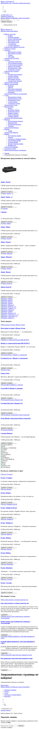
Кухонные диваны (13, 110)
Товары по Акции (10, 48)
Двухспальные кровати (15, 63)
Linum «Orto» (5, 373)
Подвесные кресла (13, 111)
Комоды (6, 129)
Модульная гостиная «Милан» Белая (13, 328)
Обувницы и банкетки (15, 90)
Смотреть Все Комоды (11, 132)
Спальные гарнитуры (14, 61)
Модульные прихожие (15, 89)
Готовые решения (13, 37)
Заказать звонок (6, 710)
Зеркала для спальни (14, 66)
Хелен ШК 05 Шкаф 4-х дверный (12, 388)
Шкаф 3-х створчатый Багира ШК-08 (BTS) (15, 343)
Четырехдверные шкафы (15, 144)
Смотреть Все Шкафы (11, 147)
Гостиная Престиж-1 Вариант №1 (12, 403)
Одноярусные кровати (15, 81)
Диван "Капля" (6, 242)
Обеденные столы (13, 42)
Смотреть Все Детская (11, 82)
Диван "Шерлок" (6, 257)
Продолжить (5, 685)
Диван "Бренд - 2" (7, 197)
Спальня (7, 60)
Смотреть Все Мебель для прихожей (15, 94)
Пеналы (10, 137)
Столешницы (12, 44)
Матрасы (7, 119)
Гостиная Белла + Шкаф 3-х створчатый (14, 358)
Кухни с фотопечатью (14, 39)
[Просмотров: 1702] (11, 670)
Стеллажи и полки (10, 148)
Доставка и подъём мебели (12, 695)
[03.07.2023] (9, 635)
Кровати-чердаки (13, 77)
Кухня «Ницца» (6, 553)
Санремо (4, 212)
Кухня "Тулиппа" (7, 478)
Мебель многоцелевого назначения (15, 150)
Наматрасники (12, 123)
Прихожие (11, 92)
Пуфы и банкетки (13, 115)
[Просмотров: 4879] (11, 653)
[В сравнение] (16, 207)
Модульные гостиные (14, 53)
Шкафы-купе (12, 145)
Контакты (7, 696)
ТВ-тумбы (11, 56)
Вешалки (11, 86)
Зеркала (10, 87)
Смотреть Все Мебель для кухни (14, 47)
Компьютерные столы (15, 98)
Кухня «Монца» (6, 538)
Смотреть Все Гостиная (11, 58)
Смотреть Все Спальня (11, 71)
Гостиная (7, 50)
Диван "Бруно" (6, 182)
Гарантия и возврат (10, 690)
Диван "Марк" (6, 227)
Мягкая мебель (9, 106)
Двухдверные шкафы (14, 135)
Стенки (10, 55)
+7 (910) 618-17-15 (6, 15)
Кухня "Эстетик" (6, 583)
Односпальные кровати (15, 65)
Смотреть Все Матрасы (11, 127)
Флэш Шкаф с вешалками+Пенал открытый (15, 418)
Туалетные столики (14, 69)
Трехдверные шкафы (14, 140)
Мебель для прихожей (11, 84)
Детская (6, 73)
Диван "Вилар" (6, 272)
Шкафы (6, 134)
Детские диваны (13, 76)
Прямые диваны (13, 113)
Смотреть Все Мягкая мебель (13, 118)
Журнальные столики (14, 52)
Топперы (11, 126)
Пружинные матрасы (14, 124)
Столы (6, 95)
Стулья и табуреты (13, 45)
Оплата (6, 691)
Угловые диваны (13, 116)
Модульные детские (14, 79)
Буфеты (10, 36)
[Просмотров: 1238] (11, 635)
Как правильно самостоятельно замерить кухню (16, 658)
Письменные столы (14, 100)
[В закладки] (14, 207)
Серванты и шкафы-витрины (17, 139)
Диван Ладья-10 (6, 287)
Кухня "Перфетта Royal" (9, 508)
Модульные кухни (13, 40)
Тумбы (10, 131)
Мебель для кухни (10, 34)
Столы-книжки (12, 102)
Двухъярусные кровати (15, 74)
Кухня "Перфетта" (7, 523)
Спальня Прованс (7, 433)
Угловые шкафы (13, 142)
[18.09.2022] (9, 653)
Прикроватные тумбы (15, 68)
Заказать (21, 725)
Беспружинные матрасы (15, 121)
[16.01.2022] (9, 670)
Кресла (10, 108)
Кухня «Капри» (6, 493)
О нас (6, 693)
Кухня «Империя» (7, 568)
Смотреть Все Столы (10, 105)
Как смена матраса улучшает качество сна (15, 603)
